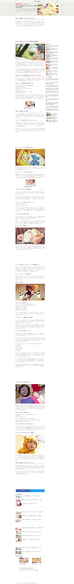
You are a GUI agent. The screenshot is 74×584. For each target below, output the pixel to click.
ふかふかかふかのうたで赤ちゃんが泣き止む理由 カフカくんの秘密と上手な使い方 (52, 86)
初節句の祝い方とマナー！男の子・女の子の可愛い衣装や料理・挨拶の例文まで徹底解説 (52, 88)
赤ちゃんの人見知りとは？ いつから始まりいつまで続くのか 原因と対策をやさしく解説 (52, 79)
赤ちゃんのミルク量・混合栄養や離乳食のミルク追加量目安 (54, 52)
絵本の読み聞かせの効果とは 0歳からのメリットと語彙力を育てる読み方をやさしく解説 (52, 109)
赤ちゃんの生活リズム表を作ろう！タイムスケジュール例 (54, 46)
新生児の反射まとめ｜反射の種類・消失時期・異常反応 (54, 62)
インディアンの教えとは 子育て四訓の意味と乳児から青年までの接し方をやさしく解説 (52, 107)
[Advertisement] (30, 34)
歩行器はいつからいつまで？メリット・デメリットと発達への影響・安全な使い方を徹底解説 (52, 92)
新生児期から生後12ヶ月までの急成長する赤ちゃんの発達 (54, 121)
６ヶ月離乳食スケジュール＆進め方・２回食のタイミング (54, 49)
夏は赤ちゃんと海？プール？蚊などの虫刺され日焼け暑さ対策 (54, 118)
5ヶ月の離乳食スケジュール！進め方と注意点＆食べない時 (54, 56)
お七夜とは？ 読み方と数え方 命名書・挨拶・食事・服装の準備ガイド (52, 83)
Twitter (37, 490)
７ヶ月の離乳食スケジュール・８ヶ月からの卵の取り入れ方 (54, 59)
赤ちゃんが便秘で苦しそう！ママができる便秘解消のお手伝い (54, 114)
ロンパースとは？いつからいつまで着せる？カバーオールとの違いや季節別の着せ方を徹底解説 (52, 95)
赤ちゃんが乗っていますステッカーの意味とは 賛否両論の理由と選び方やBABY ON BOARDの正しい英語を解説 (52, 103)
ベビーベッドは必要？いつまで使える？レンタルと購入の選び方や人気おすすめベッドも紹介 (52, 99)
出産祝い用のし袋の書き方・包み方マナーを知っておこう (54, 74)
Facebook (23, 490)
